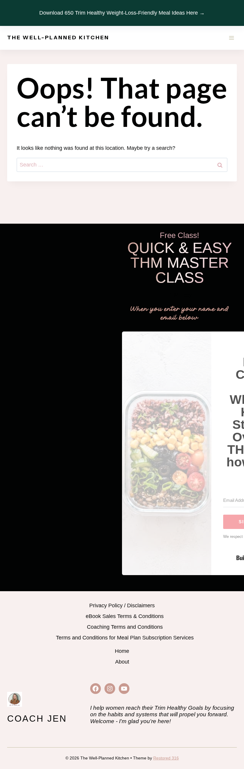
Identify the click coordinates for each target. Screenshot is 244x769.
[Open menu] (231, 37)
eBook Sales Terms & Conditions (125, 616)
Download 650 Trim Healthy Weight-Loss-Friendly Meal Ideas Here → (122, 13)
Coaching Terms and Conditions (125, 627)
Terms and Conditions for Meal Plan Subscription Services (125, 638)
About (122, 662)
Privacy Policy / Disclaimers (122, 605)
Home (122, 651)
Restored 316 (166, 758)
